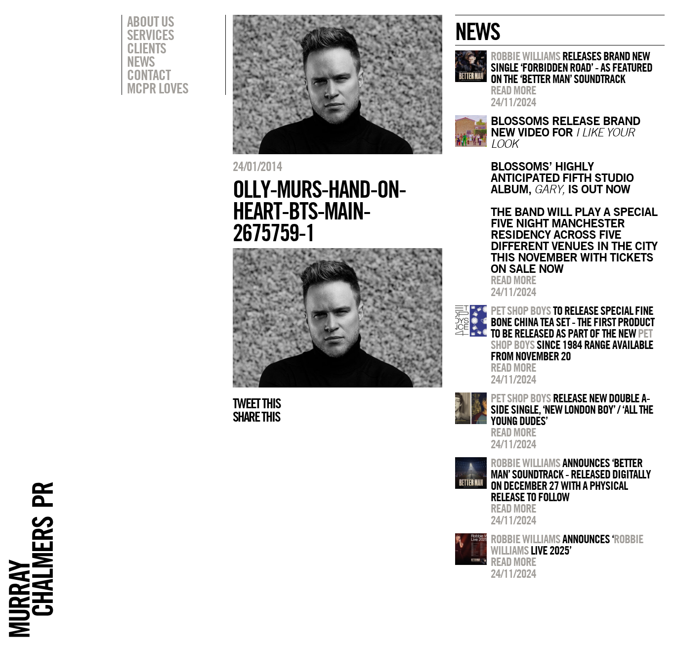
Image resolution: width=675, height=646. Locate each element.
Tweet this (256, 403)
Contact (148, 75)
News (141, 61)
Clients (146, 48)
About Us (150, 21)
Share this (256, 416)
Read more (513, 90)
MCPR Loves (157, 88)
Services (150, 34)
